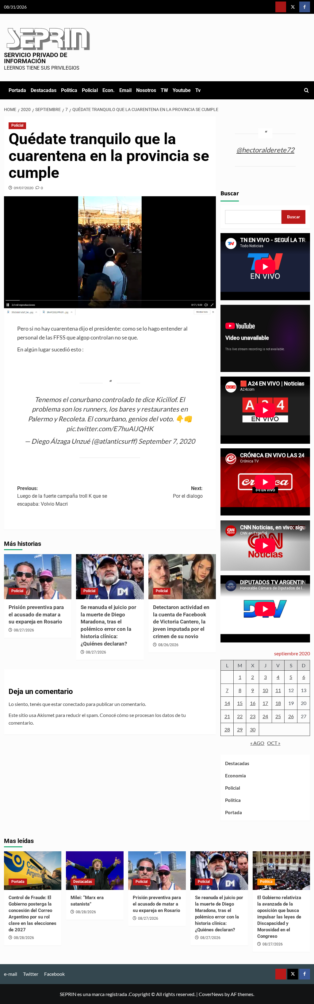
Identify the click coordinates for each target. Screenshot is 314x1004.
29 (240, 729)
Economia (235, 775)
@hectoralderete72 (265, 150)
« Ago (257, 743)
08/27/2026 (24, 630)
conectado (74, 704)
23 (252, 716)
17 (265, 703)
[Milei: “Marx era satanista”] (95, 870)
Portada (17, 90)
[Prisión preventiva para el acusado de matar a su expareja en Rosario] (38, 576)
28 (227, 729)
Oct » (273, 743)
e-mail (10, 974)
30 (252, 729)
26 (291, 716)
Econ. (108, 90)
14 (227, 703)
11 (278, 690)
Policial (90, 90)
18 (278, 703)
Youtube (182, 90)
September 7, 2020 (166, 441)
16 (252, 703)
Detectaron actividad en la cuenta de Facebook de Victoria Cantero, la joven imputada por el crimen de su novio (181, 621)
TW (164, 90)
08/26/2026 (168, 645)
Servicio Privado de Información (35, 58)
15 (240, 703)
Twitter (30, 974)
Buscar (229, 193)
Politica (69, 90)
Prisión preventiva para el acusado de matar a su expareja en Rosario (36, 614)
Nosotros (146, 90)
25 (278, 716)
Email (125, 90)
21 (227, 716)
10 (265, 690)
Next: (188, 492)
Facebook (54, 974)
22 (240, 716)
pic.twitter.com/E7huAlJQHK (109, 428)
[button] (306, 90)
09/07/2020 (23, 188)
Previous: (62, 496)
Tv (198, 90)
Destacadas (43, 90)
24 (265, 716)
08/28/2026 (24, 938)
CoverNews (211, 994)
